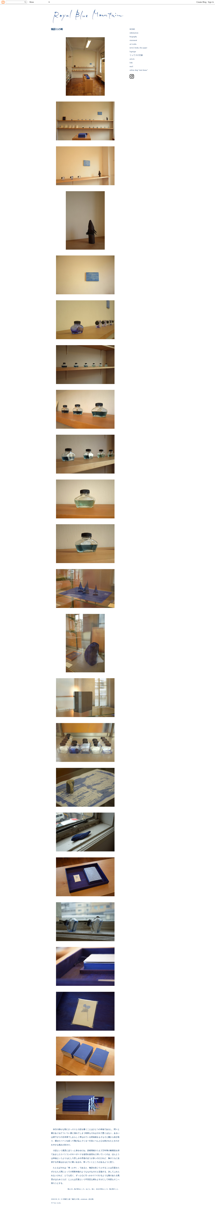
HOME (132, 29)
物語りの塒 (57, 29)
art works (133, 44)
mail (131, 66)
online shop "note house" (139, 70)
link (131, 62)
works (59, 1203)
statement (133, 40)
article (132, 59)
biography (133, 36)
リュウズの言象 (136, 55)
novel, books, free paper (138, 47)
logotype (133, 51)
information (134, 33)
